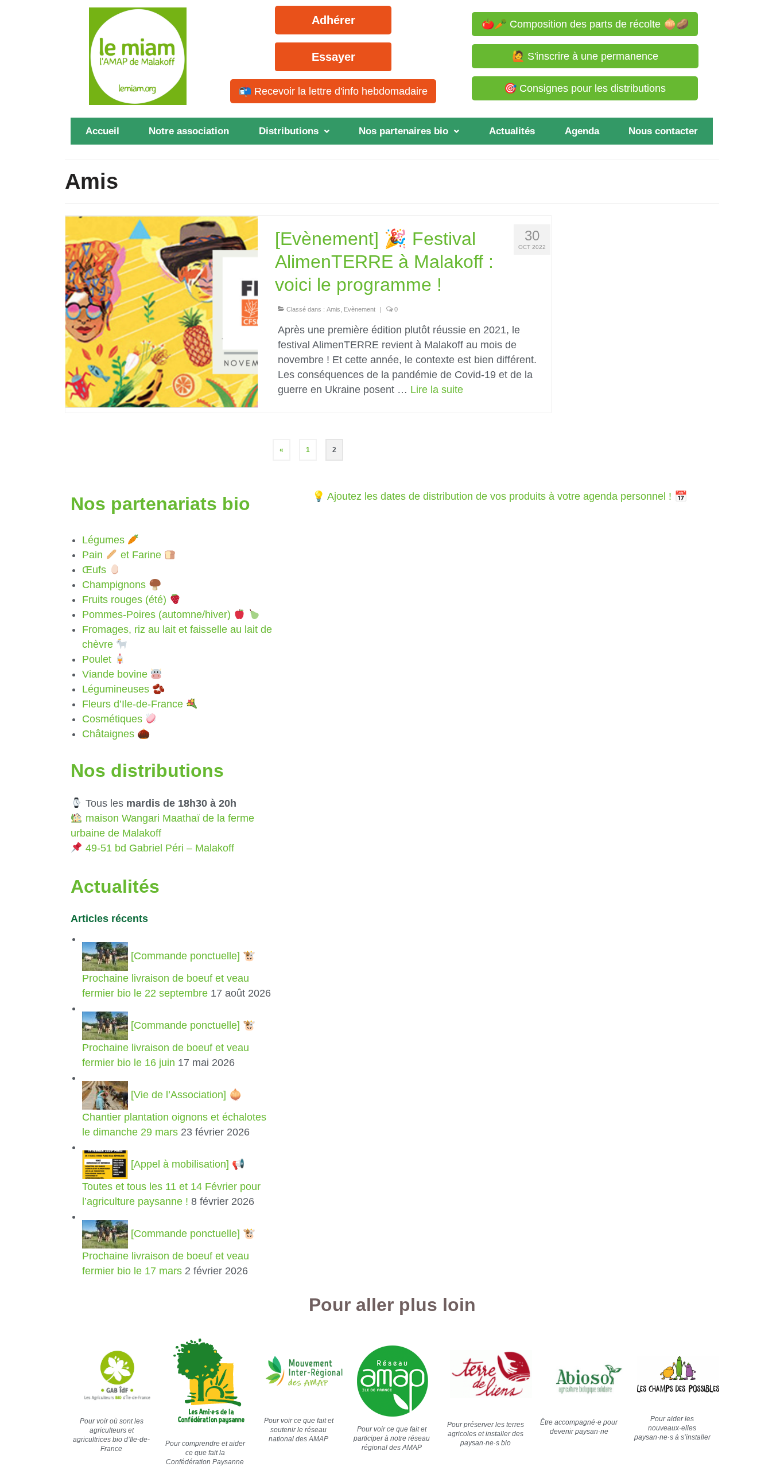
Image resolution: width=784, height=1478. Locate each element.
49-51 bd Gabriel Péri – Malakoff (160, 848)
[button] (294, 131)
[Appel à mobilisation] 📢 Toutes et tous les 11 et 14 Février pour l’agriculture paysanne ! (171, 1182)
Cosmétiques (112, 719)
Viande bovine (115, 674)
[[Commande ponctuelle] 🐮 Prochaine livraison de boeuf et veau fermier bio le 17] (106, 1233)
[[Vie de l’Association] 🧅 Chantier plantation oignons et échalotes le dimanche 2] (106, 1094)
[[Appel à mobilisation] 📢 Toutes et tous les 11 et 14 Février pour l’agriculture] (106, 1164)
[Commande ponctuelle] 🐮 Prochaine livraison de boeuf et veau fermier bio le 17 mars (168, 1252)
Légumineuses (115, 689)
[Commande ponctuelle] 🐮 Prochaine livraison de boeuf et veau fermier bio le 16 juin (168, 1044)
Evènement (359, 309)
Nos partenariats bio (160, 503)
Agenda (582, 131)
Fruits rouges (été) (124, 599)
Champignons (114, 584)
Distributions (289, 131)
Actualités (512, 131)
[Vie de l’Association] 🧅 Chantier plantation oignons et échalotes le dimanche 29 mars (174, 1113)
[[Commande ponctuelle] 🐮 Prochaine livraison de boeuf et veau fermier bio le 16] (106, 1025)
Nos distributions (147, 770)
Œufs (94, 569)
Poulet (96, 659)
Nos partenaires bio (403, 131)
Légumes (103, 540)
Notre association (189, 131)
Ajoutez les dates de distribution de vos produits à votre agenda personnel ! (499, 496)
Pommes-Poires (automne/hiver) (156, 614)
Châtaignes (108, 734)
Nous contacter (663, 131)
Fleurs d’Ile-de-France (132, 704)
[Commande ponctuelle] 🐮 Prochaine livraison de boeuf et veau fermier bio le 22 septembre (168, 974)
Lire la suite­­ (436, 389)
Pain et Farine (121, 555)
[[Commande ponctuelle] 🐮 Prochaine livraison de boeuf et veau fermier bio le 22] (106, 956)
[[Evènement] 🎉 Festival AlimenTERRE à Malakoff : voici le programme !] (161, 311)
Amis (333, 309)
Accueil (102, 131)
